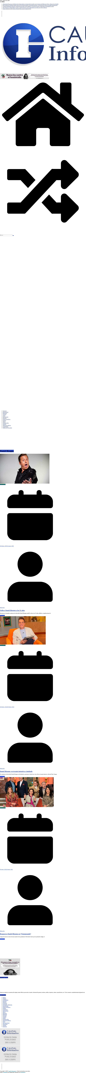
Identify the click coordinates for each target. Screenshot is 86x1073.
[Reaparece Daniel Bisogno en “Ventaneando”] (27, 806)
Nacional (5, 411)
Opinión (4, 424)
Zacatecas (5, 1026)
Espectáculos (5, 417)
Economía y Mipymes (7, 1004)
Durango (4, 1002)
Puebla (4, 1018)
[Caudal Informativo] (43, 147)
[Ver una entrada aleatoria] (43, 233)
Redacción (2, 607)
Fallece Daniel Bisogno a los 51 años (12, 610)
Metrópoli (5, 413)
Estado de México (6, 419)
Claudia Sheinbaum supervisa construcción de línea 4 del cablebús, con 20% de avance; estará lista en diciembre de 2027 (28, 6)
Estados (4, 420)
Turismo (4, 414)
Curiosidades (5, 426)
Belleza (4, 997)
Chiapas (4, 998)
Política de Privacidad (7, 427)
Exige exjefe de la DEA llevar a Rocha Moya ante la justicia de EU (17, 8)
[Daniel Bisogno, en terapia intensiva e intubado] (23, 644)
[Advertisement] (43, 439)
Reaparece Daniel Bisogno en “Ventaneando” (15, 934)
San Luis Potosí (6, 1023)
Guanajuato (5, 1009)
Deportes (5, 418)
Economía (5, 1003)
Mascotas (5, 1013)
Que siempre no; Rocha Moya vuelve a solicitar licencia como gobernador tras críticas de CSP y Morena (25, 7)
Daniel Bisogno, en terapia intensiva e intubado (16, 771)
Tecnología (5, 1024)
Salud (4, 415)
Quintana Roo (6, 423)
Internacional (5, 412)
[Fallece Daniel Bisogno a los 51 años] (24, 483)
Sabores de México (7, 425)
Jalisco (4, 421)
